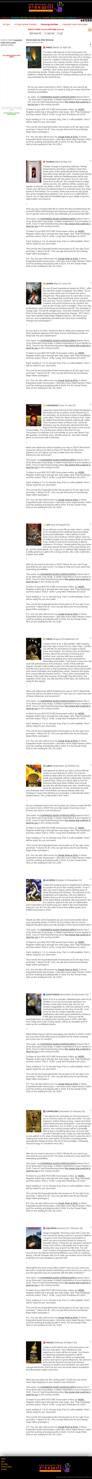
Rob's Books (33, 18)
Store (40, 18)
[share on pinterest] (88, 20)
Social (79, 18)
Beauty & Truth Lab (57, 18)
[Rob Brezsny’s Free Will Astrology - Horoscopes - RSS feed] (89, 30)
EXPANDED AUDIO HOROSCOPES (58, 97)
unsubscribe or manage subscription (11, 113)
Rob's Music (24, 18)
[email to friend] (81, 20)
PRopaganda (15, 18)
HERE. (81, 109)
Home (3, 1459)
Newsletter (46, 18)
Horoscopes (6, 18)
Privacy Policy (6, 1466)
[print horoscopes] (90, 44)
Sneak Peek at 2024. (68, 137)
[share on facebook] (84, 20)
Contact (4, 1469)
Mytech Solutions (67, 1477)
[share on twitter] (86, 20)
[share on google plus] (91, 20)
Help (2, 1461)
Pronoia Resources (71, 18)
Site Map (4, 1464)
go (61, 33)
